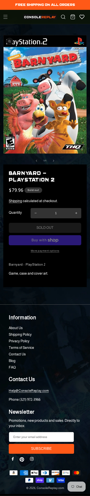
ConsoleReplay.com (50, 488)
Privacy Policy (19, 341)
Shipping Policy (20, 334)
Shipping (15, 201)
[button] (5, 17)
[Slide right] (53, 160)
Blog (12, 361)
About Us (16, 328)
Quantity (15, 212)
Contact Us (17, 354)
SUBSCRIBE (41, 448)
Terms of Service (21, 347)
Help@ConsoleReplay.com (29, 390)
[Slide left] (36, 160)
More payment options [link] (45, 250)
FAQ (12, 367)
